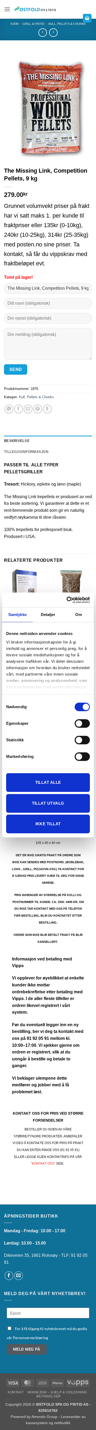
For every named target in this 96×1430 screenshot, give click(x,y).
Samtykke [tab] (17, 614)
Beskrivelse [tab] (17, 441)
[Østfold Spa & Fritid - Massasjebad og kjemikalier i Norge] (35, 9)
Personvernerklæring (30, 1337)
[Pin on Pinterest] (37, 409)
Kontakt (15, 1392)
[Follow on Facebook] (9, 1275)
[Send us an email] (18, 1275)
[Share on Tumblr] (47, 409)
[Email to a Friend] (28, 409)
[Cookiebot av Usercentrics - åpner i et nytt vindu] (68, 599)
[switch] (82, 723)
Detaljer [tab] (48, 614)
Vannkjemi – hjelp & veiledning (57, 1392)
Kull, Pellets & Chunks (36, 397)
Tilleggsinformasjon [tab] (26, 452)
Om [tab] (78, 614)
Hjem (14, 23)
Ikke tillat (48, 823)
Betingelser (49, 1396)
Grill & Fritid (33, 23)
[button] (7, 9)
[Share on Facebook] (18, 409)
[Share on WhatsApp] (9, 409)
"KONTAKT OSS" (43, 1163)
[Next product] (42, 32)
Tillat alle (48, 782)
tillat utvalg (48, 803)
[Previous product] (53, 32)
